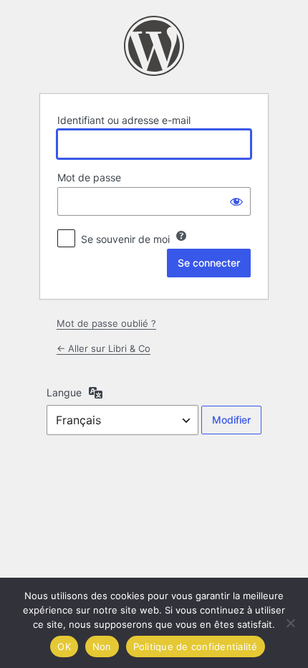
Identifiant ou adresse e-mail (124, 120)
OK (64, 646)
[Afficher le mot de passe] (236, 201)
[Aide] (181, 235)
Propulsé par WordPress (154, 46)
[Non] (290, 623)
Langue (64, 392)
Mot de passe (89, 177)
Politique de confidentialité (195, 646)
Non (102, 646)
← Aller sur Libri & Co (103, 348)
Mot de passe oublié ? (106, 323)
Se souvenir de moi (125, 239)
